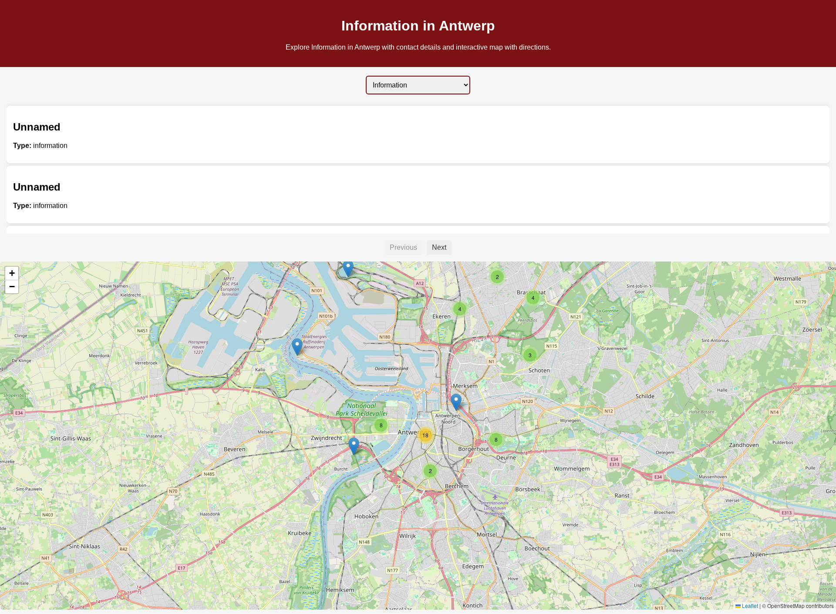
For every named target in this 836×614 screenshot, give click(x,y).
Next (439, 247)
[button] (348, 269)
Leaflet (749, 605)
